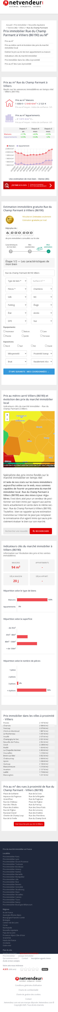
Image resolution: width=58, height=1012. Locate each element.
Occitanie (6, 943)
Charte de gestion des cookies (28, 994)
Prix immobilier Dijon (11, 892)
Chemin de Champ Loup (13, 815)
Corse (5, 925)
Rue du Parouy (35, 804)
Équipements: (9, 327)
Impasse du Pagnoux (12, 796)
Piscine (8, 336)
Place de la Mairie (10, 793)
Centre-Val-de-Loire (10, 922)
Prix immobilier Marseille (13, 874)
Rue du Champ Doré (37, 818)
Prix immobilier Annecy (12, 869)
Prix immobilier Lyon (11, 859)
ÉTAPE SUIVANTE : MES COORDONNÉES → (29, 371)
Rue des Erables (36, 813)
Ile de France (8, 912)
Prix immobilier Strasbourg (13, 889)
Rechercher (42, 531)
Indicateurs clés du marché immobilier (21, 56)
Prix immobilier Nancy (11, 902)
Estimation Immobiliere (29, 953)
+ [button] (7, 415)
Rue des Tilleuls (10, 804)
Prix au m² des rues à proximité (18, 64)
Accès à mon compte (11, 961)
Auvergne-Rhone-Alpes (12, 915)
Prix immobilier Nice (11, 882)
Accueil (9, 25)
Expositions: (8, 341)
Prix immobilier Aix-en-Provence (15, 861)
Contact (25, 958)
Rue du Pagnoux (36, 799)
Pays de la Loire (9, 933)
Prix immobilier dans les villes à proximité (22, 60)
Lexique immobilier (26, 956)
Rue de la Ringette (36, 796)
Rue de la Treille (10, 818)
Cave (44, 331)
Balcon (27, 331)
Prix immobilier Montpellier (13, 877)
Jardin (26, 336)
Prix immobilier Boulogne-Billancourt (17, 904)
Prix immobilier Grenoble (13, 887)
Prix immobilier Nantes (12, 872)
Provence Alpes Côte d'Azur (14, 935)
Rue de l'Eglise (9, 810)
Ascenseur (9, 331)
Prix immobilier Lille (10, 879)
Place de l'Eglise (35, 802)
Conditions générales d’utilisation (28, 985)
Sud (21, 346)
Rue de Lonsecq (36, 810)
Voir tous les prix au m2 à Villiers (29, 824)
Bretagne (6, 920)
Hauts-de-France (9, 940)
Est (34, 346)
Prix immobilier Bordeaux (13, 867)
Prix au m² (9, 41)
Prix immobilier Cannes (12, 897)
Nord (7, 346)
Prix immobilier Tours (11, 899)
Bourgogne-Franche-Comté (14, 917)
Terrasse (46, 336)
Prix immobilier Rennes (12, 884)
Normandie (7, 928)
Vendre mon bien (10, 953)
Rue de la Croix (35, 793)
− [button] (7, 419)
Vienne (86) (12, 27)
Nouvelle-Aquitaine (37, 25)
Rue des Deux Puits (37, 807)
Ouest (49, 346)
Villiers (22, 27)
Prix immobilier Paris (11, 856)
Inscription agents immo (41, 958)
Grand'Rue (8, 799)
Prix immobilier (20, 25)
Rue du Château (10, 802)
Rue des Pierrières (37, 815)
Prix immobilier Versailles (13, 894)
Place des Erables (11, 807)
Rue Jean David (9, 813)
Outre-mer (7, 945)
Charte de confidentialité (28, 990)
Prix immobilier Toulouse (13, 864)
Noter (45, 969)
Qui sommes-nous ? (11, 958)
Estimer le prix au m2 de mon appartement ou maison (27, 52)
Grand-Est (7, 938)
